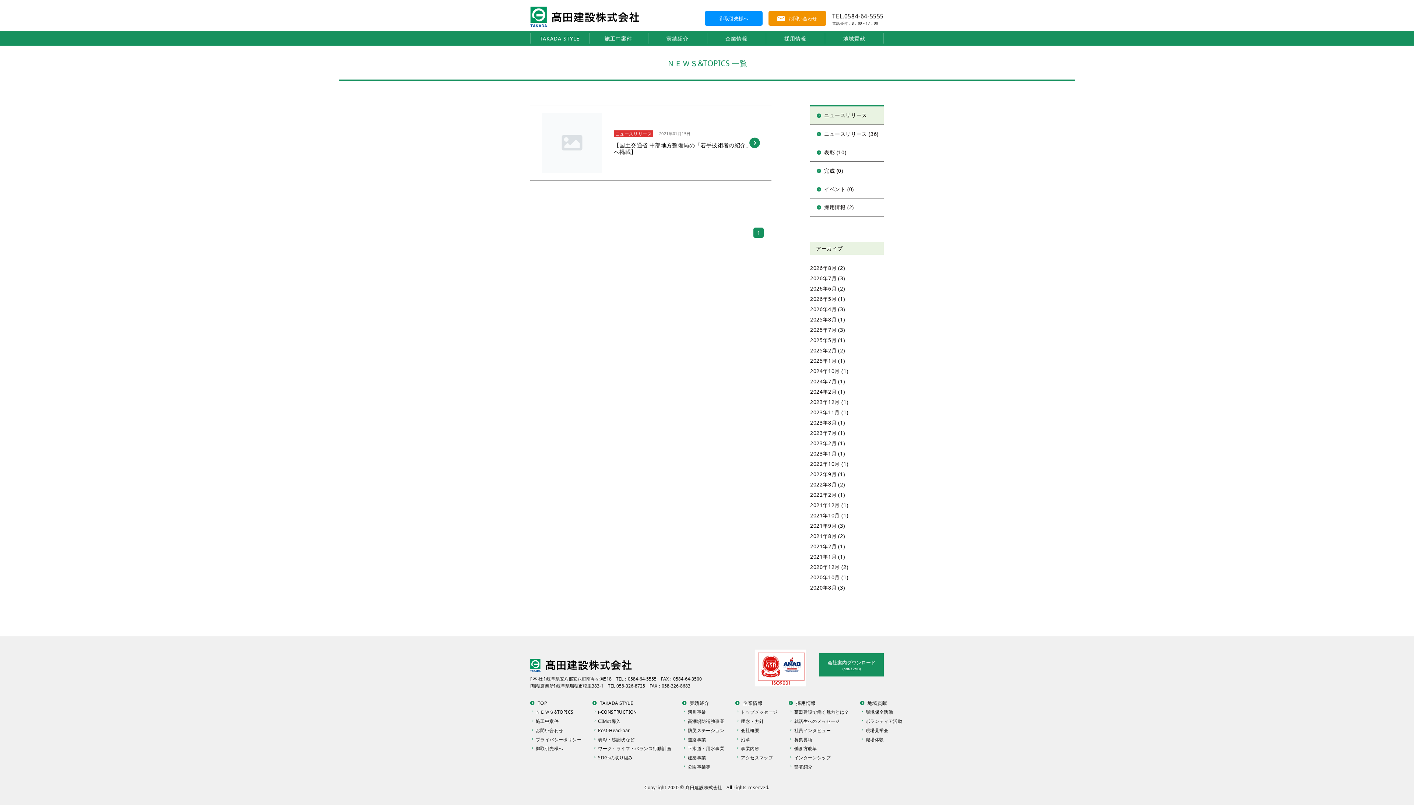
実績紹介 (677, 38)
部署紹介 (803, 767)
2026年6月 (823, 288)
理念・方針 (752, 721)
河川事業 (697, 712)
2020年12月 (825, 566)
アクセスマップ (757, 758)
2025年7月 (823, 329)
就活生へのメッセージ (817, 721)
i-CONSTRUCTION (617, 712)
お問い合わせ (802, 18)
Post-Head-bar (614, 730)
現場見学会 (877, 730)
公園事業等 (699, 767)
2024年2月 (823, 391)
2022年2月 (823, 494)
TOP (542, 703)
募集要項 (803, 740)
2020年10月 (825, 577)
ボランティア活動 (884, 721)
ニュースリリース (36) (851, 133)
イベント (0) (839, 189)
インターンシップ (812, 758)
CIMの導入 (609, 721)
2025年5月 (823, 340)
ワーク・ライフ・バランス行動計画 (634, 748)
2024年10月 (825, 371)
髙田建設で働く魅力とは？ (821, 712)
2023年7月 (823, 432)
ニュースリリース (633, 134)
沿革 (745, 740)
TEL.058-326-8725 (626, 686)
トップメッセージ (759, 712)
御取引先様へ (734, 18)
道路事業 (697, 740)
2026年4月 (823, 309)
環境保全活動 (879, 712)
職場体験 (875, 740)
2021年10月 (825, 515)
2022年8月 (823, 484)
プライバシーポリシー (558, 740)
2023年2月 (823, 443)
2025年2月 (823, 350)
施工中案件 (618, 38)
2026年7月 (823, 278)
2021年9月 (823, 525)
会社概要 (750, 730)
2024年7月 (823, 381)
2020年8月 (823, 587)
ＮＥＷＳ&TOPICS (554, 712)
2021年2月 (823, 546)
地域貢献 (854, 38)
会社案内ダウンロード (852, 665)
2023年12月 (825, 401)
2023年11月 (825, 412)
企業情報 (736, 38)
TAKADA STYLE (560, 38)
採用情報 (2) (839, 207)
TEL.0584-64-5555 (858, 16)
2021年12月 (825, 505)
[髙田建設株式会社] (584, 9)
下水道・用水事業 (706, 748)
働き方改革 (805, 748)
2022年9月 (823, 474)
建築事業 (697, 758)
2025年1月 (823, 360)
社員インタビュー (812, 730)
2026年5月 (823, 298)
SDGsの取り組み (615, 758)
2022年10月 (825, 463)
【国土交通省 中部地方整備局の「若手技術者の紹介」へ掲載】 (683, 148)
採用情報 (795, 38)
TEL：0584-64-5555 (636, 679)
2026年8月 (823, 267)
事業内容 (750, 748)
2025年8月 (823, 319)
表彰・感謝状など (616, 740)
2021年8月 (823, 535)
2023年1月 (823, 453)
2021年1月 (823, 556)
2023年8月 (823, 422)
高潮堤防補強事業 (706, 721)
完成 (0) (833, 170)
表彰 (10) (835, 152)
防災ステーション (706, 730)
